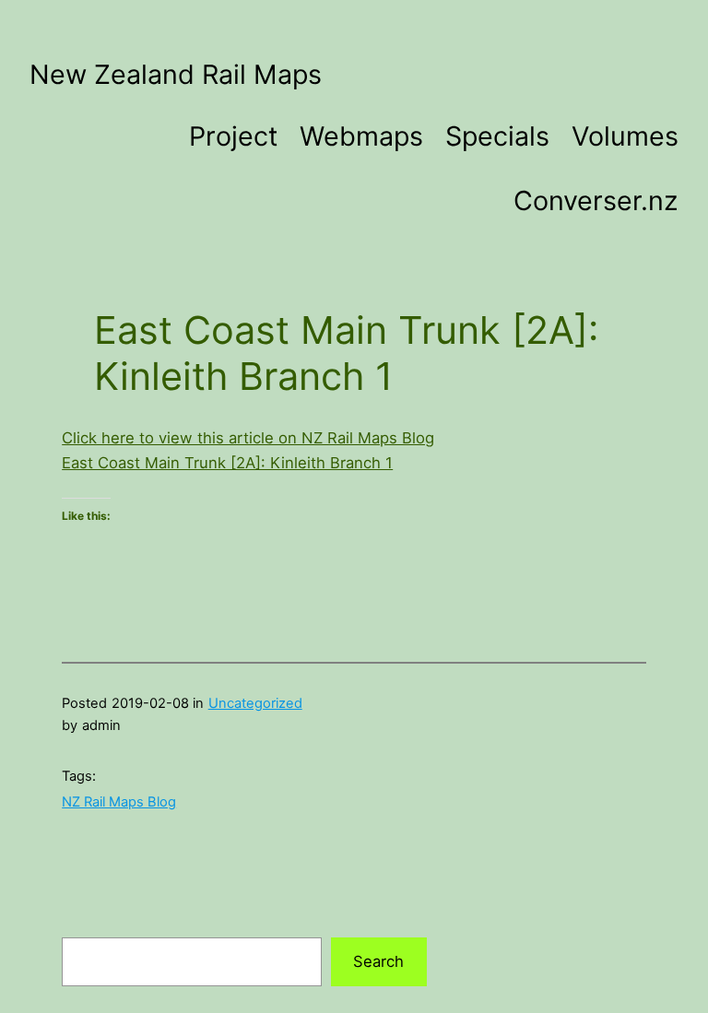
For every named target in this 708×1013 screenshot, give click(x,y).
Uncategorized (255, 703)
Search (378, 961)
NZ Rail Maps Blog (119, 802)
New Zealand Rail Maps (176, 74)
